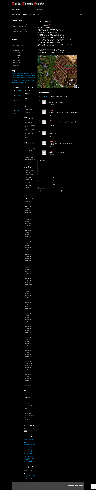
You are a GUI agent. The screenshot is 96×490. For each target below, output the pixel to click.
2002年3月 (27, 380)
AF (14, 73)
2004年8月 (27, 317)
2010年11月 (27, 241)
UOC (21, 77)
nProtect (28, 75)
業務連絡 (20, 82)
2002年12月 (27, 361)
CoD (17, 73)
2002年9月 (27, 367)
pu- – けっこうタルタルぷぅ (18, 52)
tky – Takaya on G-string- (18, 50)
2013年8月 (27, 221)
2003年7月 (27, 345)
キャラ (29, 453)
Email (59, 181)
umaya (55, 191)
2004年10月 (27, 313)
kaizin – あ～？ (16, 42)
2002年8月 (27, 369)
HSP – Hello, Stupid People (28, 4)
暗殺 (18, 82)
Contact (37, 14)
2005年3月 (27, 302)
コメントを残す (41, 160)
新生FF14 (28, 190)
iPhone (13, 75)
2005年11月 (27, 284)
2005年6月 (27, 295)
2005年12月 (27, 282)
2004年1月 (27, 332)
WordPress (71, 485)
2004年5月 (27, 324)
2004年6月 (27, 321)
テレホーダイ (18, 80)
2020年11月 (27, 210)
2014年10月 (27, 212)
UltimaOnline (15, 77)
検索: (25, 428)
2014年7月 (27, 215)
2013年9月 (27, 219)
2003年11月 (27, 337)
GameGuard (22, 73)
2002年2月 (27, 383)
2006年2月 (27, 278)
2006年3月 (27, 276)
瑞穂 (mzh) (28, 177)
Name (54, 177)
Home (13, 14)
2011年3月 (27, 234)
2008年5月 (27, 263)
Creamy (81, 485)
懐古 (31, 80)
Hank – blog (15, 47)
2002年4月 (27, 378)
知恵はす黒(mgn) (16, 65)
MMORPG (22, 75)
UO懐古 (26, 182)
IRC (15, 75)
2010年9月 (27, 245)
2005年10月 (27, 287)
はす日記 (27, 185)
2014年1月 (27, 217)
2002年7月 (27, 372)
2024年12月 (27, 201)
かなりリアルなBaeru (47, 191)
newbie (25, 75)
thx (12, 77)
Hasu (26, 73)
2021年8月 (27, 204)
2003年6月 (27, 348)
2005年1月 (27, 306)
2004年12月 (27, 308)
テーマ (22, 80)
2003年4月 (27, 352)
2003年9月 (27, 341)
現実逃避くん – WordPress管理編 (20, 24)
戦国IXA (26, 460)
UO (19, 77)
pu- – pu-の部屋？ (16, 57)
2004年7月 (27, 319)
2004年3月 (27, 328)
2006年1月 (27, 280)
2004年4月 (27, 326)
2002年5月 (27, 376)
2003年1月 (27, 359)
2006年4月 (27, 273)
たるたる (32, 77)
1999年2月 (27, 385)
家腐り (14, 34)
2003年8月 (27, 343)
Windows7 (24, 77)
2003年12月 (27, 335)
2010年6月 (27, 252)
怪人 (29, 80)
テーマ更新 (25, 80)
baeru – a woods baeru (18, 45)
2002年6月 (27, 374)
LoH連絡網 (18, 75)
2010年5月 (27, 254)
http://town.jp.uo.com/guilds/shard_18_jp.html (59, 122)
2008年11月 (27, 260)
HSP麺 (32, 73)
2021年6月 (27, 208)
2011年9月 (27, 228)
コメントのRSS (44, 96)
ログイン (14, 116)
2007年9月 (27, 269)
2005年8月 (27, 291)
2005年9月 (27, 289)
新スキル (15, 82)
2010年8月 (27, 247)
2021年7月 (27, 206)
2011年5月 (27, 232)
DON (19, 73)
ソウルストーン (30, 454)
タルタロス (14, 80)
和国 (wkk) (28, 172)
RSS (82, 9)
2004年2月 (27, 330)
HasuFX (28, 187)
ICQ (34, 73)
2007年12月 (27, 267)
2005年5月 (27, 297)
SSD (32, 75)
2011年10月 (27, 225)
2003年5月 (27, 350)
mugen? (47, 21)
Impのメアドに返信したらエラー (19, 26)
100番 (13, 73)
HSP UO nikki (28, 170)
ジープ (32, 453)
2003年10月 (27, 339)
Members (25, 14)
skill (30, 75)
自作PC (24, 82)
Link (34, 14)
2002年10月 (27, 365)
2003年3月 (27, 354)
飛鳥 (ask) (28, 179)
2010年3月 (27, 258)
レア (28, 80)
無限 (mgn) (28, 174)
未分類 (26, 193)
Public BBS (18, 14)
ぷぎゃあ (29, 451)
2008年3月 (27, 265)
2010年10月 (27, 243)
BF (28, 439)
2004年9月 (27, 315)
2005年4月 (27, 300)
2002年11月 (27, 363)
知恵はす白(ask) (16, 62)
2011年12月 (27, 223)
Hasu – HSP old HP (17, 55)
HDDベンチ (29, 73)
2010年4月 (27, 256)
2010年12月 (27, 239)
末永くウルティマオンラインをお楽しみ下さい (22, 29)
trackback (63, 187)
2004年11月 (27, 311)
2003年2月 (27, 356)
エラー (32, 451)
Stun (34, 75)
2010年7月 (27, 249)
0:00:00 (51, 105)
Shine (76, 485)
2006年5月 (27, 271)
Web (54, 184)
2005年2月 (27, 304)
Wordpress (28, 77)
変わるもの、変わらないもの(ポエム (20, 31)
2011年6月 (27, 230)
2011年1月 (27, 236)
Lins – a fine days (16, 60)
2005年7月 (27, 293)
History (29, 14)
